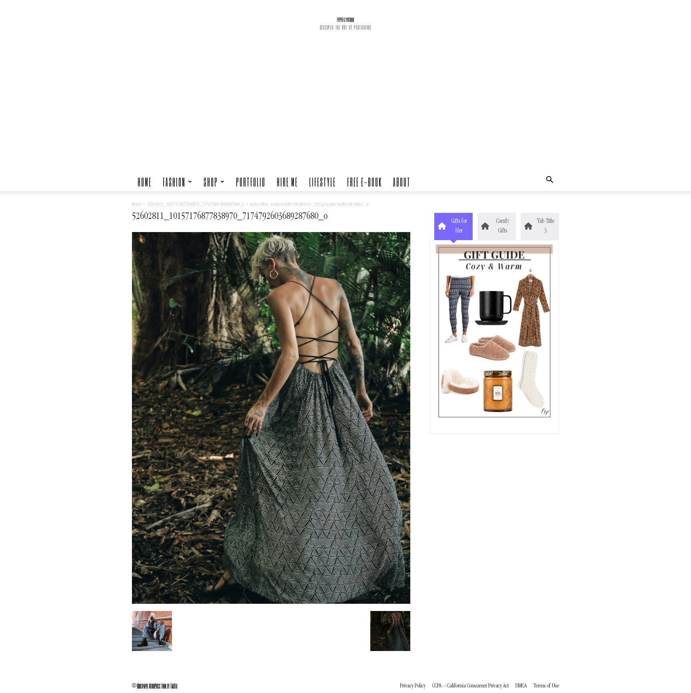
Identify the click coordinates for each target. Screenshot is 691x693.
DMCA (521, 686)
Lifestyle (322, 181)
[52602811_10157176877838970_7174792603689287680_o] (271, 602)
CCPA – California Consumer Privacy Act (470, 686)
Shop (211, 181)
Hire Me (287, 181)
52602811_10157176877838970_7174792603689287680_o (195, 204)
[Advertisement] (345, 112)
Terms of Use (546, 686)
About (402, 181)
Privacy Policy (412, 686)
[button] (549, 181)
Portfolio (251, 181)
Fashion (174, 181)
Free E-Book (364, 181)
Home (145, 181)
